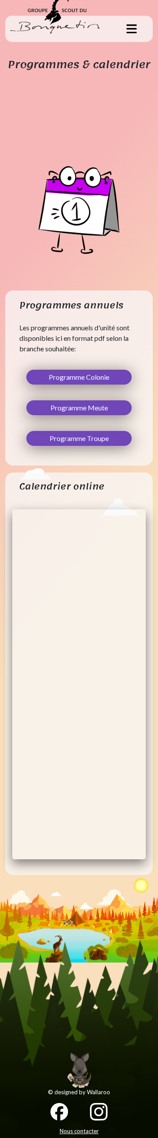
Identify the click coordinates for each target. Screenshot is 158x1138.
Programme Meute (79, 407)
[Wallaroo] (79, 1070)
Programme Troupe (79, 438)
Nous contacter (79, 1130)
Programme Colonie (79, 377)
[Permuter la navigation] (131, 29)
